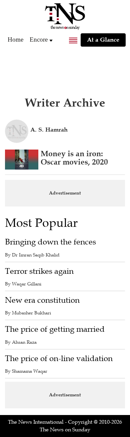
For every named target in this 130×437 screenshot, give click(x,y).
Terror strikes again (39, 271)
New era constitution (42, 300)
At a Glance (103, 39)
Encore (39, 39)
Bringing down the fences (50, 242)
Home (15, 39)
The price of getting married (55, 329)
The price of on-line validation (59, 358)
